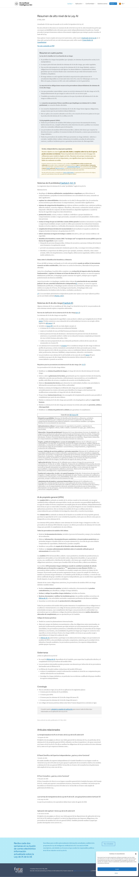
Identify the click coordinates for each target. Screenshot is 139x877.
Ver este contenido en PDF (45, 46)
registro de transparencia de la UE (81, 871)
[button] (136, 854)
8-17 (83, 364)
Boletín (112, 4)
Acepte (117, 869)
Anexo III (49, 326)
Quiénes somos (102, 4)
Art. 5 (72, 183)
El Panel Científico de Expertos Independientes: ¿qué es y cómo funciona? (63, 755)
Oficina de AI (43, 598)
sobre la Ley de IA (59, 168)
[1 (76, 283)
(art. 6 (77, 313)
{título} (116, 873)
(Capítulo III (67, 303)
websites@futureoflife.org (73, 166)
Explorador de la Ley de (89, 38)
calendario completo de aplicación (61, 709)
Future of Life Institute (68, 172)
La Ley (69, 4)
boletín (48, 168)
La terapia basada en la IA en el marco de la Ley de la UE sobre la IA (60, 735)
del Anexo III (74, 415)
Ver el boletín (108, 844)
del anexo (49, 323)
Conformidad (90, 4)
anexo (41, 321)
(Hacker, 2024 (58, 296)
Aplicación (78, 4)
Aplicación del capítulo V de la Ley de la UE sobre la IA (56, 811)
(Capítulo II (64, 183)
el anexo (64, 346)
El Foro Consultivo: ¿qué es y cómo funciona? (53, 776)
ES (122, 4)
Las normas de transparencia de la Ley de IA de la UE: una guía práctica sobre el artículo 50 (69, 797)
